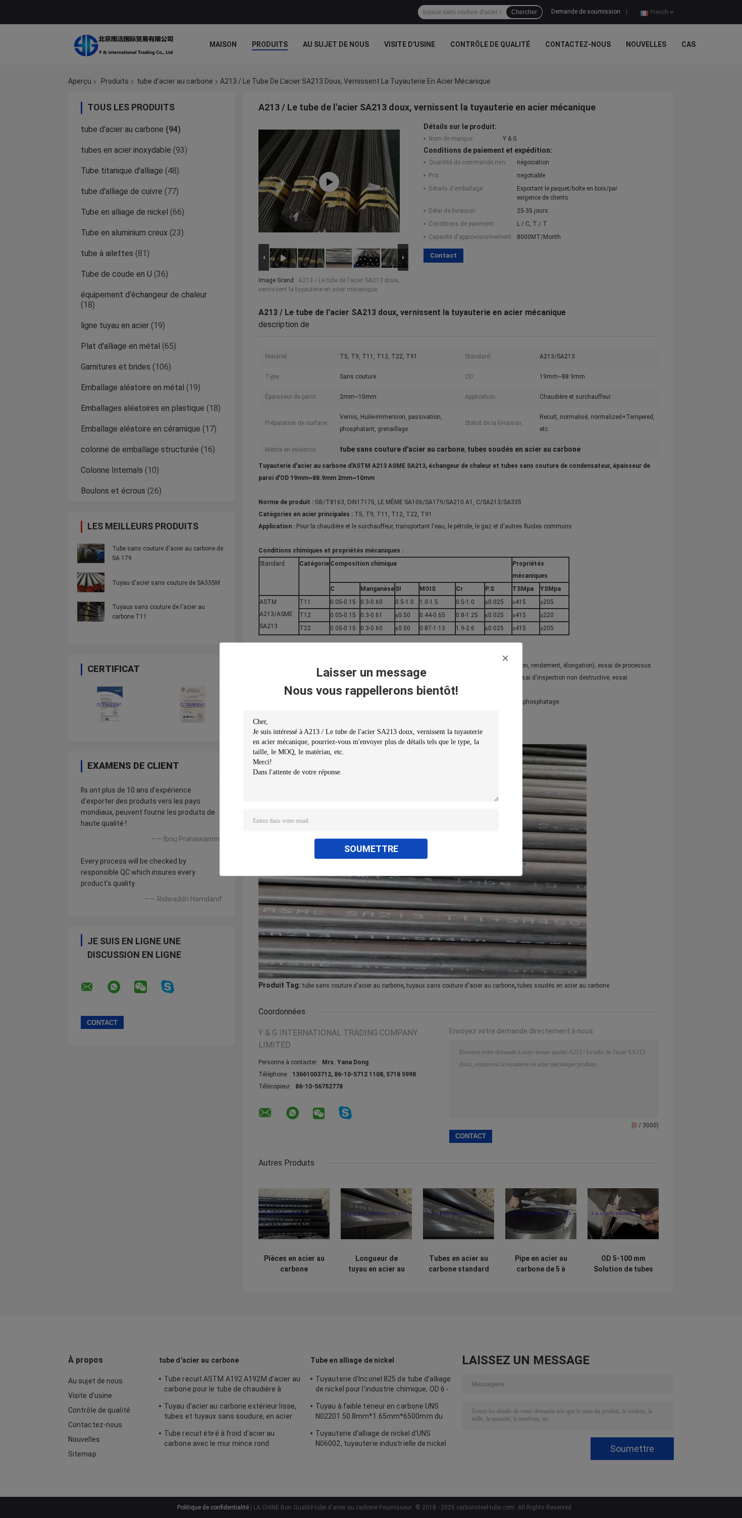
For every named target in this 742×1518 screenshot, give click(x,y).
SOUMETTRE (371, 848)
